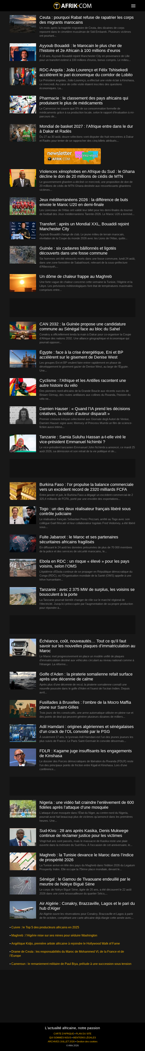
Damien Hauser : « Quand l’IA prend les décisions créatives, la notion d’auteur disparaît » (84, 411)
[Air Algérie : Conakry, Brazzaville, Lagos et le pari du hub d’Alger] (23, 910)
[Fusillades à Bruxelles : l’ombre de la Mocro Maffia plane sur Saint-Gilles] (23, 709)
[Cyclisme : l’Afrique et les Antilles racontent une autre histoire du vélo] (23, 387)
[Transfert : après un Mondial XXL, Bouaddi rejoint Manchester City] (23, 231)
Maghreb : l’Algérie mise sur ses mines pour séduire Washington (54, 935)
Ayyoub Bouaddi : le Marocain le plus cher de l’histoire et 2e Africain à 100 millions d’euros (80, 48)
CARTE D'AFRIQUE (64, 1033)
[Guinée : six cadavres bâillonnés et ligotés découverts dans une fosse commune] (23, 255)
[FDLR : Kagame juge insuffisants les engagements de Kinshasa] (23, 758)
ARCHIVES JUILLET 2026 (61, 1041)
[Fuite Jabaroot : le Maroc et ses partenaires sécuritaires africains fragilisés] (23, 544)
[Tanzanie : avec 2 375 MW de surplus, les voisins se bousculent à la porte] (23, 596)
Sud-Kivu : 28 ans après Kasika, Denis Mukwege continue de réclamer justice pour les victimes (83, 833)
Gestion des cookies (87, 1041)
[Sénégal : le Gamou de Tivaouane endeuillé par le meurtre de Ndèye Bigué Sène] (23, 886)
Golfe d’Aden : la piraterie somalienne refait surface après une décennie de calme (86, 676)
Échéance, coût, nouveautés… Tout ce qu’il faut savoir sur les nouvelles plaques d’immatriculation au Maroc (87, 646)
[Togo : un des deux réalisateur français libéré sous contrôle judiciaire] (23, 515)
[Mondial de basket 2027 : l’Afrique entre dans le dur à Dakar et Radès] (23, 133)
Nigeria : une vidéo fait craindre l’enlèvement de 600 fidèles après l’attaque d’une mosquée (86, 805)
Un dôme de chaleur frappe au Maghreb (75, 276)
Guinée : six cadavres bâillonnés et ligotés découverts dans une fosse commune (77, 250)
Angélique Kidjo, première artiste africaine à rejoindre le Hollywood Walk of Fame (65, 943)
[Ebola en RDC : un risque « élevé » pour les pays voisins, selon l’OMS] (23, 568)
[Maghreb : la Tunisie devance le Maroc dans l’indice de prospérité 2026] (23, 862)
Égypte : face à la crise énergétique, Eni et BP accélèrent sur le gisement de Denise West (81, 354)
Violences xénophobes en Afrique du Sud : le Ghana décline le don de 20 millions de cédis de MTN (87, 174)
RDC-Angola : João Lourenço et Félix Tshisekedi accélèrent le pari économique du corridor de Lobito (86, 72)
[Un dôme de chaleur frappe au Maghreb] (23, 283)
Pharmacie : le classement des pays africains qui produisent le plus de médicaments (83, 100)
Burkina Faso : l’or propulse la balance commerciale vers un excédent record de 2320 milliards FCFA (86, 487)
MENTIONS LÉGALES (84, 1037)
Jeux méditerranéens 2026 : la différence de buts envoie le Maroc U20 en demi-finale (83, 202)
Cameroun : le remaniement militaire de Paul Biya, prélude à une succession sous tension (71, 963)
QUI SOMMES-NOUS (60, 1037)
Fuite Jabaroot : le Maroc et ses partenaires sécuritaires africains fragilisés (78, 539)
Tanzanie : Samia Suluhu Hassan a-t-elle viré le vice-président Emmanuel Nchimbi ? (82, 439)
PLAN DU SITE (83, 1033)
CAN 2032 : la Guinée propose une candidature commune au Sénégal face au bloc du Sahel (82, 326)
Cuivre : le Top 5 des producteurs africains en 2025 (45, 927)
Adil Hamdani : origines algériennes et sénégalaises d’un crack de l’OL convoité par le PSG (86, 729)
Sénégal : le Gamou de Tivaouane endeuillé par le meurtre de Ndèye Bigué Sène (84, 881)
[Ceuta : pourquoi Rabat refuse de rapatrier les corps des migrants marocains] (23, 24)
